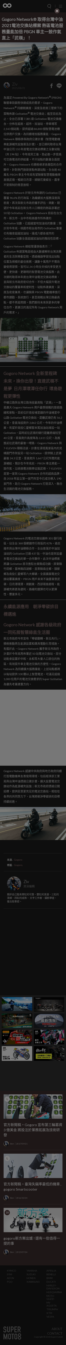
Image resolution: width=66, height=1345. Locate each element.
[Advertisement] (33, 36)
